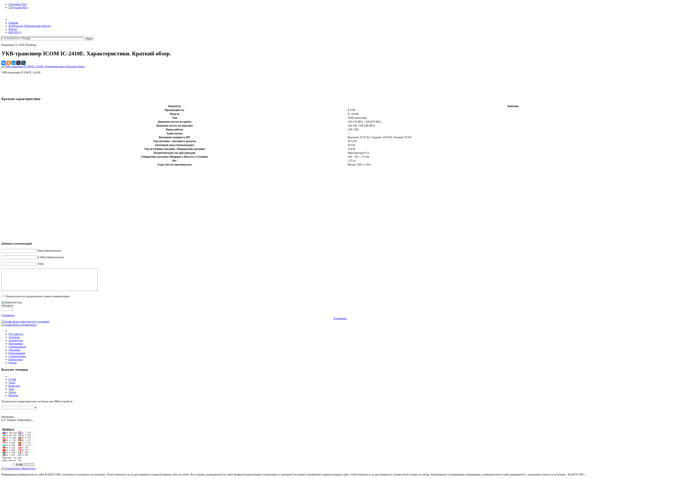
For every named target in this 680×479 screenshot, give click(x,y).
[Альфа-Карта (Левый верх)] (19, 324)
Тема (41, 263)
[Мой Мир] (13, 63)
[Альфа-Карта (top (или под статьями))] (25, 321)
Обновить (7, 305)
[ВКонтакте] (3, 63)
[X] (18, 63)
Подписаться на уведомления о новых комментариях (38, 296)
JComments (340, 318)
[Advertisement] (65, 85)
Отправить (8, 315)
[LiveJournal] (23, 63)
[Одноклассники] (8, 63)
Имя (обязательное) (49, 250)
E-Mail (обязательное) (51, 257)
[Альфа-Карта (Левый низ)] (18, 468)
